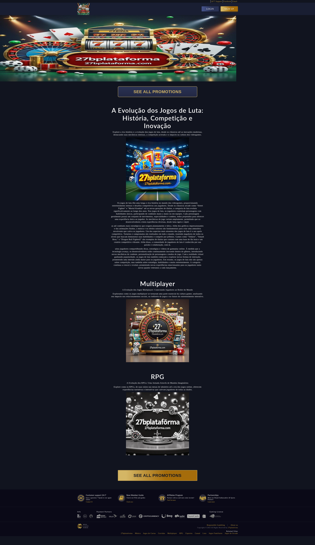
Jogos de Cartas (149, 533)
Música (138, 533)
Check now (129, 502)
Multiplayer (172, 533)
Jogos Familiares (215, 533)
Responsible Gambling (216, 525)
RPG (181, 533)
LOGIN (210, 9)
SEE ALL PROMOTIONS (157, 91)
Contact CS (89, 502)
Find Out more (171, 500)
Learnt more (211, 502)
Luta (204, 533)
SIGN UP (229, 9)
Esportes (189, 533)
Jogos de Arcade (231, 533)
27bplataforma (233, 527)
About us (234, 525)
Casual (197, 533)
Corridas (161, 533)
